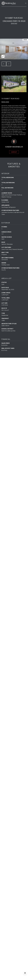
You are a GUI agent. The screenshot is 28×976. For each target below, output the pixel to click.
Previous (4, 64)
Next (8, 64)
